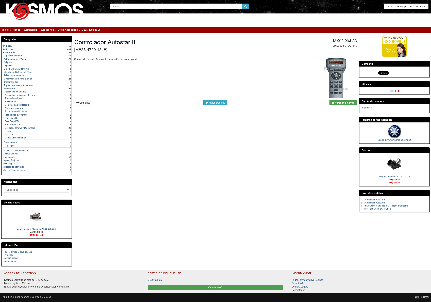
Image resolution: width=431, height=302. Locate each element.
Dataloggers (8, 156)
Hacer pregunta (216, 102)
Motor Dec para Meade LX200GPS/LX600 (36, 228)
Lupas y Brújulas (11, 160)
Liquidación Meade (13, 55)
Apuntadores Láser (14, 98)
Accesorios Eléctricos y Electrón (20, 95)
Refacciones (9, 145)
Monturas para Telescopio (17, 104)
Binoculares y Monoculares (15, 150)
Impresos (8, 65)
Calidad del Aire (10, 153)
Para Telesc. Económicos (16, 114)
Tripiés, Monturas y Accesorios (18, 85)
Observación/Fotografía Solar (18, 78)
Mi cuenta (421, 6)
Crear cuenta (155, 279)
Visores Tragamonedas (14, 170)
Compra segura (11, 257)
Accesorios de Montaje (15, 91)
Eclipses (8, 62)
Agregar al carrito (344, 102)
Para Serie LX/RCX (14, 124)
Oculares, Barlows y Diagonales (20, 127)
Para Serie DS (11, 117)
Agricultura (8, 49)
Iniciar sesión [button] (216, 287)
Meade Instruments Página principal (394, 139)
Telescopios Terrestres (13, 166)
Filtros (8, 131)
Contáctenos (10, 260)
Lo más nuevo (12, 202)
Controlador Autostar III (375, 202)
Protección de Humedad (16, 111)
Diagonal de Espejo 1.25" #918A (394, 176)
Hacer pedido (404, 6)
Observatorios (10, 142)
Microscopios (9, 163)
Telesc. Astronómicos (14, 75)
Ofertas (366, 150)
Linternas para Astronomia (16, 68)
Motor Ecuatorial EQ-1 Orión (377, 208)
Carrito (389, 6)
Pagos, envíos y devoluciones (18, 251)
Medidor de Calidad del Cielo (17, 72)
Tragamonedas (11, 81)
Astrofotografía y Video (15, 58)
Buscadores (10, 101)
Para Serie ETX (12, 121)
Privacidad (8, 254)
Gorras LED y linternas (15, 137)
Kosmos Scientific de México (36, 296)
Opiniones (84, 102)
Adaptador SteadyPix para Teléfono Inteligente (386, 205)
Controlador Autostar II (375, 199)
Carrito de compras (373, 101)
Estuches (9, 134)
